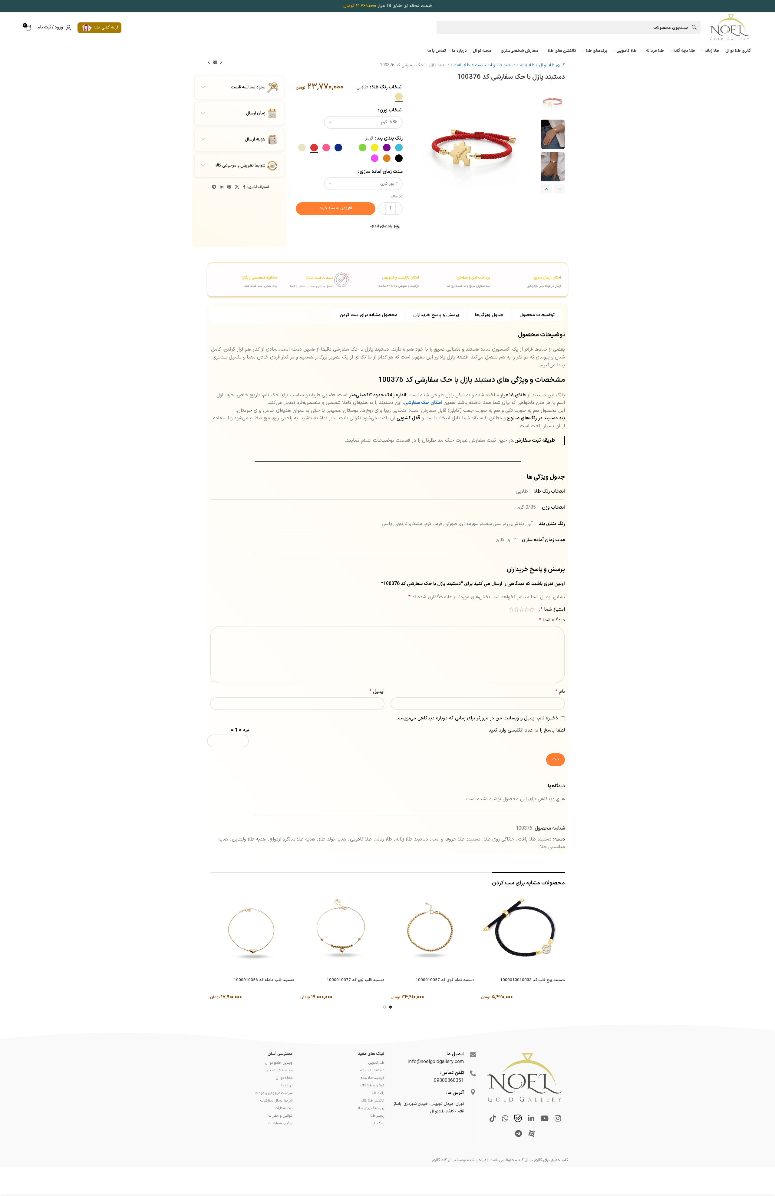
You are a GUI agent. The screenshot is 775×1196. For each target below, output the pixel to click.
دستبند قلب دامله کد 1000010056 (264, 980)
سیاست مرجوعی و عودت (274, 1093)
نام (560, 691)
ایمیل (376, 691)
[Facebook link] (244, 187)
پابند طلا (377, 1093)
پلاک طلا (377, 1123)
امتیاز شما (552, 609)
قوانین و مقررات (280, 1115)
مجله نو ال (284, 1078)
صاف (394, 196)
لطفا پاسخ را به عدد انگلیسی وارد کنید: (526, 730)
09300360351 (449, 1080)
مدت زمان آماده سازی (381, 171)
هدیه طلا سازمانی (279, 1070)
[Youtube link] (544, 1119)
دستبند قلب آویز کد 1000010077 (355, 980)
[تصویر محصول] (523, 932)
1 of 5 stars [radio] (531, 609)
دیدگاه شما (552, 620)
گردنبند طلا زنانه (372, 1078)
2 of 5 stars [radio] (526, 609)
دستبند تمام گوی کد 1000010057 (445, 980)
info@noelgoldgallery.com (436, 1061)
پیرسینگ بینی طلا (371, 1108)
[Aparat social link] (532, 1134)
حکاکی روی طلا (499, 839)
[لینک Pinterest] (229, 187)
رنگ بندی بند (390, 138)
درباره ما (286, 1085)
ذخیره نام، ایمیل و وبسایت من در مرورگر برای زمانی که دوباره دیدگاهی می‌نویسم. (477, 718)
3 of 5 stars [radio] (521, 609)
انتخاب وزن (391, 110)
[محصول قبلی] (221, 63)
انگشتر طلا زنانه (372, 1100)
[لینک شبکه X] (237, 187)
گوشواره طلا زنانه (372, 1085)
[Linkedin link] (221, 187)
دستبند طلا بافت (468, 65)
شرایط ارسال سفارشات (276, 1100)
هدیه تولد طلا (332, 839)
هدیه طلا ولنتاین (249, 839)
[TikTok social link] (492, 1119)
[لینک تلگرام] (214, 187)
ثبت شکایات (283, 1108)
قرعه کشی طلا (106, 27)
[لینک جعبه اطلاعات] (526, 279)
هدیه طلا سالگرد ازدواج (292, 839)
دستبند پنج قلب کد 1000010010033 (532, 980)
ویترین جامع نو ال (278, 1062)
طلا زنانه (527, 65)
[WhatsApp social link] (505, 1119)
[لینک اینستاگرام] (558, 1119)
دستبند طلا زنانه (501, 65)
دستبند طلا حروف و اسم (456, 839)
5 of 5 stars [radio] (511, 609)
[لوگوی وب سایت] (729, 27)
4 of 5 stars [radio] (516, 609)
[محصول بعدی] (209, 63)
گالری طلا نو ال (552, 65)
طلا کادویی (361, 839)
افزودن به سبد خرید (335, 208)
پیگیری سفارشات (280, 1123)
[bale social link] (518, 1119)
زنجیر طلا (377, 1115)
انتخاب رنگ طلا (387, 87)
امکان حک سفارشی (423, 402)
